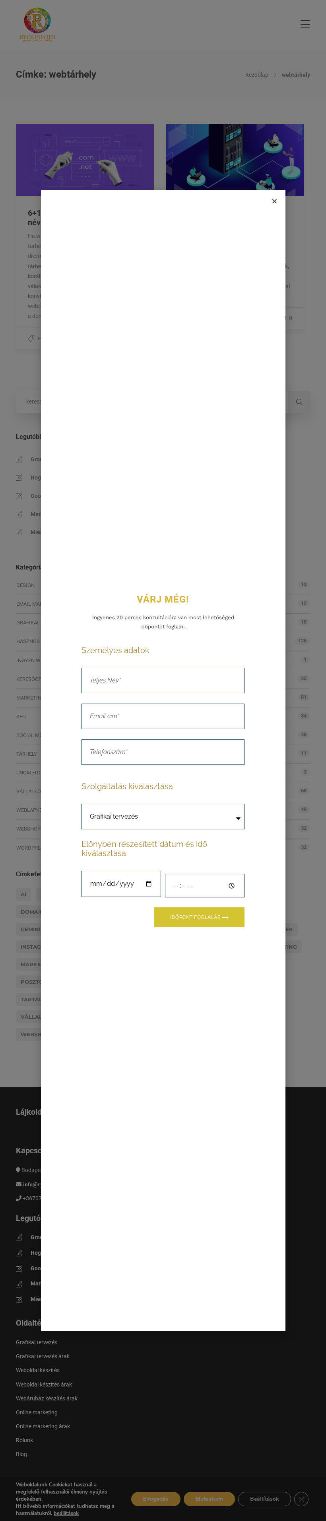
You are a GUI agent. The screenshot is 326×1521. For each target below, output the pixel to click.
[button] (274, 201)
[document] (163, 760)
